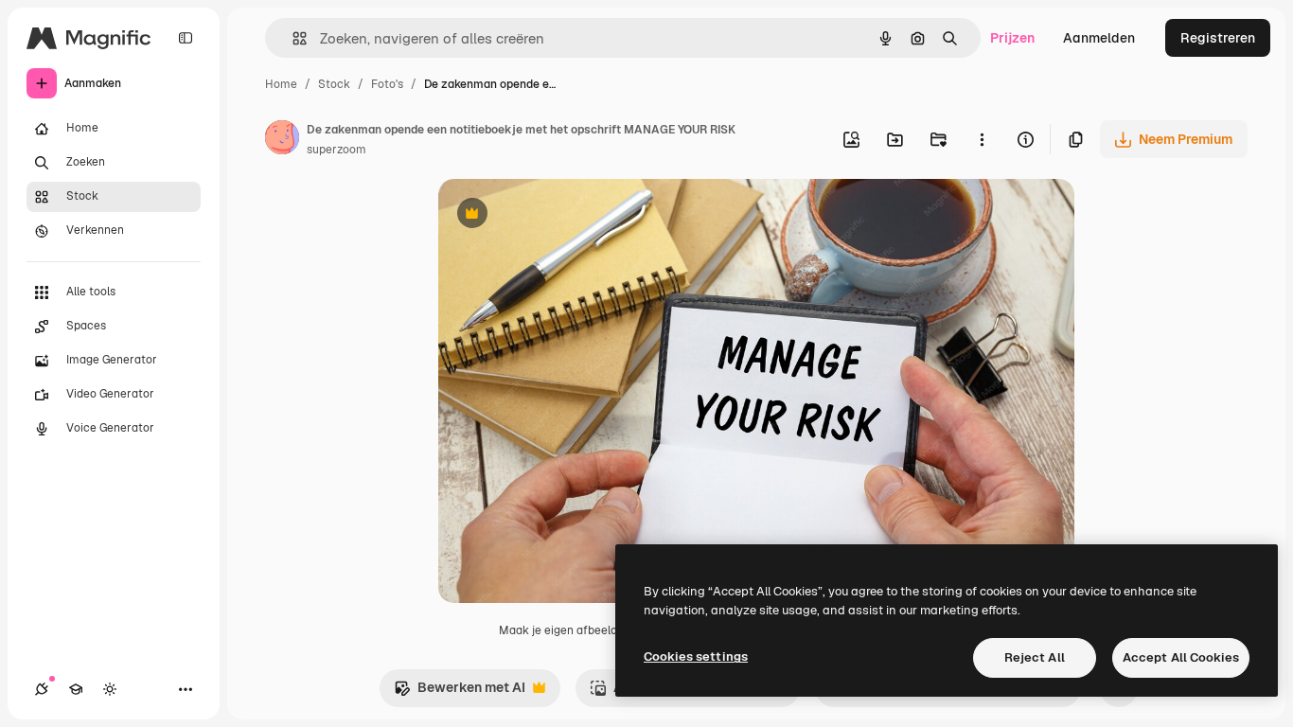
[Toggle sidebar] (185, 38)
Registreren (1217, 37)
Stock (334, 84)
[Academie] (76, 689)
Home (281, 84)
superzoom (336, 149)
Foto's (387, 84)
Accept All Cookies (1181, 657)
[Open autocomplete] (292, 38)
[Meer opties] (982, 139)
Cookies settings (696, 656)
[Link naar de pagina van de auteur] (282, 140)
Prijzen (1012, 37)
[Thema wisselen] (110, 689)
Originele (563, 215)
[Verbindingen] (42, 689)
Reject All (1034, 657)
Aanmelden (1099, 37)
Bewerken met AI (459, 692)
